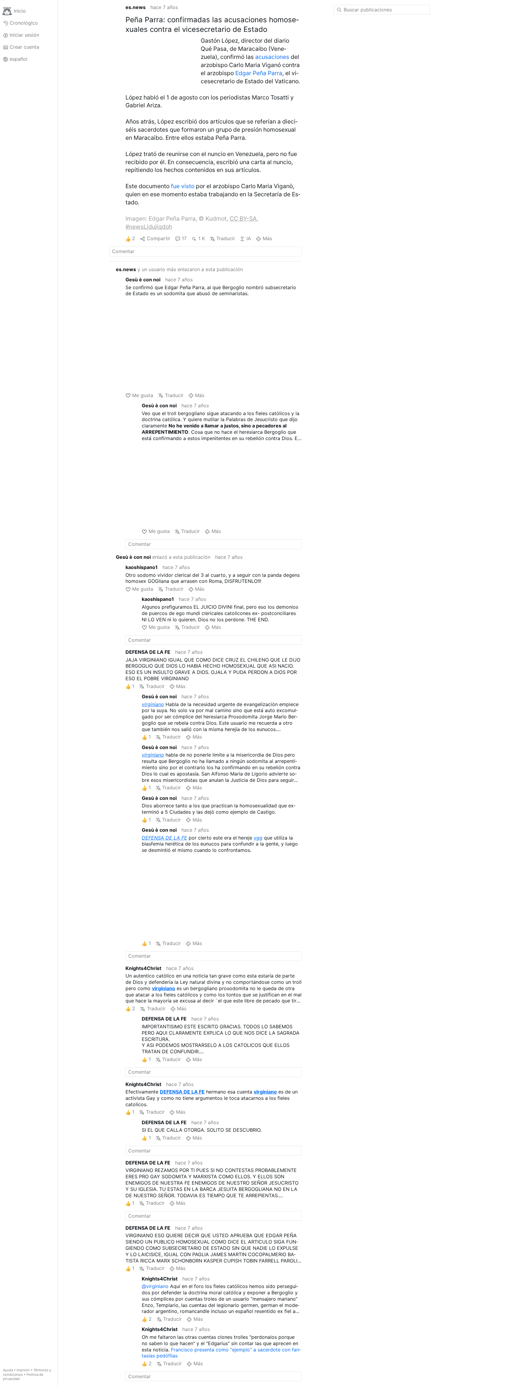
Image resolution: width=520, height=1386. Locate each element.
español (18, 59)
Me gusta (142, 395)
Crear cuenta (24, 47)
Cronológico (24, 23)
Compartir (158, 238)
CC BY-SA (243, 218)
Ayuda (8, 1370)
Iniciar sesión (24, 35)
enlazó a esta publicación (163, 557)
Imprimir (23, 1370)
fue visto (182, 186)
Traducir (225, 238)
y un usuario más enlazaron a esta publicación (179, 269)
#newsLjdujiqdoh (148, 226)
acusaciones (272, 56)
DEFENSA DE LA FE (164, 838)
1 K (201, 238)
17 (184, 238)
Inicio (20, 11)
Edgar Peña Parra (258, 73)
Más (267, 238)
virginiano (153, 704)
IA (248, 238)
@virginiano (155, 1286)
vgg (258, 838)
